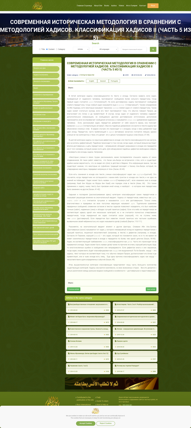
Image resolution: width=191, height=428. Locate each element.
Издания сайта (39, 188)
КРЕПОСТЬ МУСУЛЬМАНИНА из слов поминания (45, 222)
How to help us (102, 405)
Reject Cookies (106, 423)
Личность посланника (42, 81)
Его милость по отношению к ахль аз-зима (44, 155)
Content (51, 49)
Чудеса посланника (41, 75)
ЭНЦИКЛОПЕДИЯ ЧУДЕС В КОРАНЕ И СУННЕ (43, 195)
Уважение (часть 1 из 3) (79, 366)
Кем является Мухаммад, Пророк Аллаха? (46, 102)
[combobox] (81, 49)
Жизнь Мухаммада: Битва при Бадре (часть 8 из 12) (89, 353)
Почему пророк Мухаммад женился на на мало (43, 208)
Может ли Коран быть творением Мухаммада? (87, 317)
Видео (36, 88)
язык (153, 6)
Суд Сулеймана (122, 353)
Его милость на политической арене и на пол (44, 142)
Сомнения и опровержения (43, 95)
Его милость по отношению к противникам (44, 148)
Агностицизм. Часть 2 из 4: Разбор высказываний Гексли (138, 304)
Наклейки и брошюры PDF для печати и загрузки (45, 241)
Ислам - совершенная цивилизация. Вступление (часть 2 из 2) (140, 329)
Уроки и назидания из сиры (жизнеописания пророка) (43, 162)
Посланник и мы (40, 114)
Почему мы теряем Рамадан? (128, 366)
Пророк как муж (40, 68)
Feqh (98, 397)
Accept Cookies (86, 423)
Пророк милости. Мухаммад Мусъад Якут (44, 135)
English (91, 81)
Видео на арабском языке (43, 108)
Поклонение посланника (43, 168)
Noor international (84, 405)
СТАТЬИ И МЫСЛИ (86, 75)
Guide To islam (102, 401)
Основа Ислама (76, 341)
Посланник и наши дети (42, 121)
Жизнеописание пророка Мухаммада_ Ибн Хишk (43, 215)
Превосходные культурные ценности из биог (43, 182)
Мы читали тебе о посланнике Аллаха (44, 128)
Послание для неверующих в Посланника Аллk (44, 202)
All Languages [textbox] (104, 49)
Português (114, 81)
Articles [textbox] (80, 49)
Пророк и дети (122, 341)
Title (43, 49)
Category (61, 49)
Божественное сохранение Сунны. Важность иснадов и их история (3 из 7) (97, 329)
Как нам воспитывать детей (44, 228)
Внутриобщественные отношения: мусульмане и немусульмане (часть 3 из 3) (98, 304)
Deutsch (103, 81)
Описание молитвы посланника (45, 174)
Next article (151, 289)
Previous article (73, 289)
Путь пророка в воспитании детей (46, 234)
